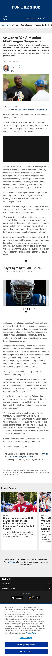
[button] (26, 149)
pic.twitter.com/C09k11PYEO (22, 457)
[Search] (44, 18)
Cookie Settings (26, 638)
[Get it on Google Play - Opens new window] (34, 599)
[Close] (48, 607)
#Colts (45, 454)
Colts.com (12, 562)
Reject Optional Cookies (26, 645)
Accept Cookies (26, 651)
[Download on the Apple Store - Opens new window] (17, 598)
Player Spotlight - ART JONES (23, 268)
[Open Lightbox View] (26, 296)
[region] (26, 630)
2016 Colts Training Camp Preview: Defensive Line (26, 110)
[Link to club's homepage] (5, 17)
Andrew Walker (16, 66)
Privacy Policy (31, 633)
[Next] (33, 308)
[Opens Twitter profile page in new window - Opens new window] (12, 71)
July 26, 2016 (36, 459)
